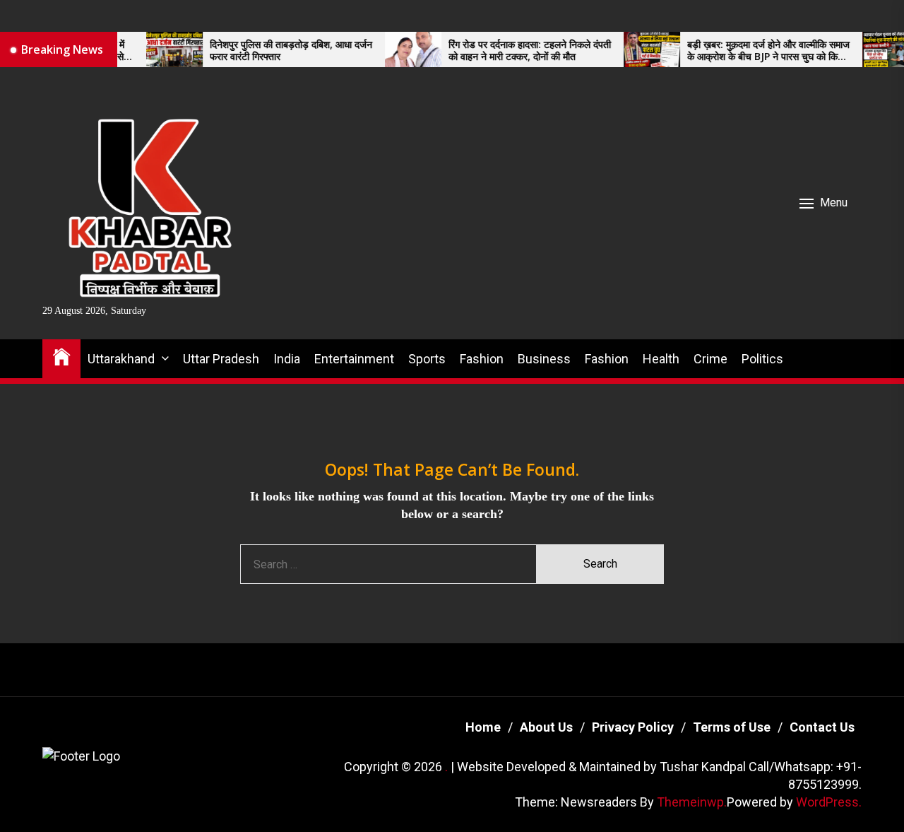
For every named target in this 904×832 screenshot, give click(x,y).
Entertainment (354, 358)
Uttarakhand (121, 358)
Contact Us (822, 727)
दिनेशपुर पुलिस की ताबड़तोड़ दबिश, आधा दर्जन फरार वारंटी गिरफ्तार (270, 51)
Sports (427, 358)
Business (544, 358)
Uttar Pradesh (221, 358)
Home (483, 727)
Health (661, 358)
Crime (710, 358)
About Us (546, 727)
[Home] (61, 356)
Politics (762, 358)
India (286, 358)
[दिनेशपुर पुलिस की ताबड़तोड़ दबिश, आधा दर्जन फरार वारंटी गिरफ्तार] (154, 49)
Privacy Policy (633, 727)
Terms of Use (732, 727)
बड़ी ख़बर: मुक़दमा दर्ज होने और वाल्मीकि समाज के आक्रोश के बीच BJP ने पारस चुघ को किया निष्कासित (748, 51)
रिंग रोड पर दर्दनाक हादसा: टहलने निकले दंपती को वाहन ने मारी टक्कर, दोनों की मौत (509, 51)
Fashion (482, 358)
